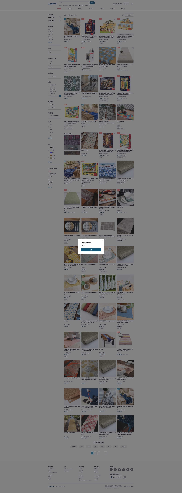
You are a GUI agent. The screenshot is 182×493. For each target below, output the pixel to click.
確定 (91, 250)
